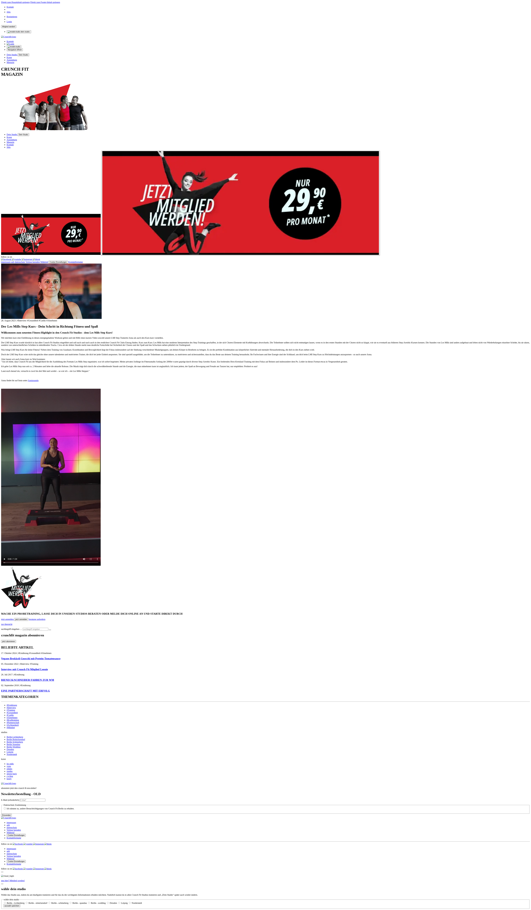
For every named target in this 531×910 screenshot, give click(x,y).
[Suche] (50, 629)
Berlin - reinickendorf (38, 903)
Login (9, 21)
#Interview (11, 707)
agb (12, 262)
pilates (9, 769)
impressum (6, 262)
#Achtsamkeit (13, 725)
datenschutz (20, 262)
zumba (9, 771)
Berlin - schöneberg (60, 903)
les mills (10, 764)
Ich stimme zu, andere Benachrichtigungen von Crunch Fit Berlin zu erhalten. (40, 808)
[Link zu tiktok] (36, 259)
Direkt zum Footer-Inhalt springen (45, 2)
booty (9, 779)
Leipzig (10, 752)
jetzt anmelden (7, 619)
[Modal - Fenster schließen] (2, 883)
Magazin (10, 62)
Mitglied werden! (8, 27)
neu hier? (13, 880)
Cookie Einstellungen (58, 262)
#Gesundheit (12, 712)
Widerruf (44, 262)
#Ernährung (12, 705)
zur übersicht (6, 624)
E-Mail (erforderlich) (10, 800)
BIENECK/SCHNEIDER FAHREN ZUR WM (27, 680)
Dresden (10, 749)
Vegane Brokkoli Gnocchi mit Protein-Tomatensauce (30, 658)
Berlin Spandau (13, 744)
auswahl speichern (11, 906)
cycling (10, 776)
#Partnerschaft (13, 722)
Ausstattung (12, 60)
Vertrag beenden (33, 262)
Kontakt (10, 7)
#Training (11, 710)
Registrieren (12, 16)
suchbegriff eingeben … (11, 629)
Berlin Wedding (13, 747)
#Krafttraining (13, 720)
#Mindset (11, 727)
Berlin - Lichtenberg (16, 903)
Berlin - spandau (79, 903)
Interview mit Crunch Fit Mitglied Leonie (24, 669)
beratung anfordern (37, 619)
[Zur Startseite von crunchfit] (8, 37)
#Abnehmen (12, 717)
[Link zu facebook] (6, 259)
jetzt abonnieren (8, 641)
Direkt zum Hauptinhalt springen (15, 2)
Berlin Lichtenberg (15, 737)
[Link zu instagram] (27, 259)
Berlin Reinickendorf (16, 739)
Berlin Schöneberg (15, 742)
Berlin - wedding (98, 903)
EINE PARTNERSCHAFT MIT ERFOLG (25, 690)
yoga (9, 766)
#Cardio (10, 715)
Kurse (9, 57)
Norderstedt (12, 754)
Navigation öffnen (15, 50)
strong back (12, 774)
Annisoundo (33, 380)
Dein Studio (12, 55)
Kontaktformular (75, 262)
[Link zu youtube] (17, 259)
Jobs (9, 12)
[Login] (10, 44)
